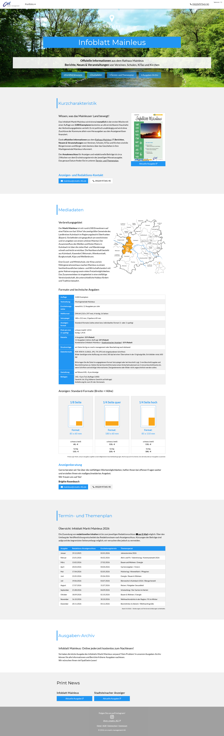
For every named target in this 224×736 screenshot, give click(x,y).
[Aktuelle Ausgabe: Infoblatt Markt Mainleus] (148, 137)
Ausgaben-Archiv (150, 75)
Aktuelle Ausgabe (147, 163)
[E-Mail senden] (73, 180)
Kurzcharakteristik (73, 75)
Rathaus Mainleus (103, 139)
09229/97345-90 (200, 4)
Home (99, 726)
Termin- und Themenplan (122, 75)
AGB (104, 726)
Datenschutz (112, 726)
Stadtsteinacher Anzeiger (111, 342)
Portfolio (29, 4)
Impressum (123, 726)
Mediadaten (96, 75)
